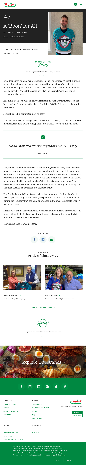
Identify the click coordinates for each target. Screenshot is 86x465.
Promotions (7, 429)
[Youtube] (64, 386)
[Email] (51, 239)
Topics (42, 336)
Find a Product (37, 418)
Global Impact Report (11, 411)
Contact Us (36, 411)
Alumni (34, 429)
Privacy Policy (8, 436)
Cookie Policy (49, 455)
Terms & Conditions (10, 432)
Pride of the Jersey (17, 37)
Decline (68, 460)
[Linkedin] (43, 239)
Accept (57, 460)
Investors (7, 415)
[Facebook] (34, 239)
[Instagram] (30, 386)
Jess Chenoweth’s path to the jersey (14, 299)
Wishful (11, 295)
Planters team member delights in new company (59, 299)
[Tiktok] (56, 386)
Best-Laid (52, 295)
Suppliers (35, 432)
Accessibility (37, 404)
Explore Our (42, 362)
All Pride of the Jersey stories (42, 307)
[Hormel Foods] (9, 5)
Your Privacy (11, 439)
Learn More (43, 75)
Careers (6, 408)
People (5, 37)
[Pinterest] (47, 386)
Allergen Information (40, 408)
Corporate (76, 415)
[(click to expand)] (81, 5)
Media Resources (9, 404)
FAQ (33, 415)
